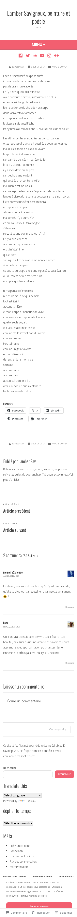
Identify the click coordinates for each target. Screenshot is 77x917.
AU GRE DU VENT (60, 66)
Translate (30, 801)
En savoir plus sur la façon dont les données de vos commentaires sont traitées (34, 751)
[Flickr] (56, 55)
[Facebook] (21, 55)
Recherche (10, 768)
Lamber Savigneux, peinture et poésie (38, 17)
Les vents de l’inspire (14, 876)
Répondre (69, 607)
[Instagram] (49, 55)
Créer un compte (19, 846)
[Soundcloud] (34, 55)
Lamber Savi (18, 66)
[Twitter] (27, 55)
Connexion (16, 851)
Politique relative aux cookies (33, 895)
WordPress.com (18, 867)
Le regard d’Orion (42, 876)
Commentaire (57, 729)
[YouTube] (42, 55)
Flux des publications (21, 856)
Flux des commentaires (23, 861)
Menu (45, 44)
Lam (5, 623)
